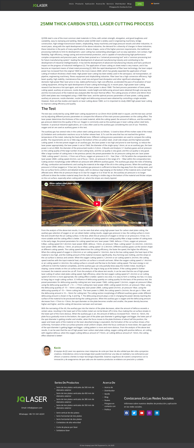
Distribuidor (120, 4)
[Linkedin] (156, 413)
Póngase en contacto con (120, 7)
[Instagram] (149, 413)
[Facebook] (126, 413)
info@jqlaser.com (34, 408)
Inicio (71, 4)
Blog (129, 4)
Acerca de (100, 4)
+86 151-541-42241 (37, 414)
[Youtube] (141, 413)
